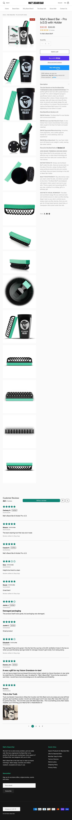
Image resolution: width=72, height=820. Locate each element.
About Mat (53, 8)
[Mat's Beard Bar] (36, 3)
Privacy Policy (52, 767)
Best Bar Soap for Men (55, 756)
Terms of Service (53, 759)
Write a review (41, 500)
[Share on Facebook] (47, 213)
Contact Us (63, 8)
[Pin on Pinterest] (49, 213)
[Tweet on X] (44, 213)
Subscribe (8, 791)
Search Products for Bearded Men (58, 751)
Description (44, 84)
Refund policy (52, 762)
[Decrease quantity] (42, 44)
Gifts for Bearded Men (55, 753)
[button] (10, 712)
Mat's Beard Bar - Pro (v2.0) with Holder (17, 14)
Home (7, 8)
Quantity (43, 40)
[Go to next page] (42, 726)
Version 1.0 (61, 147)
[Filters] (63, 500)
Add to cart (54, 52)
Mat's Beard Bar (11, 813)
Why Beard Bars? (28, 8)
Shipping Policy (53, 764)
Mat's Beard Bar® (47, 33)
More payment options (55, 62)
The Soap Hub (41, 8)
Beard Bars (15, 8)
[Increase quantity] (49, 44)
